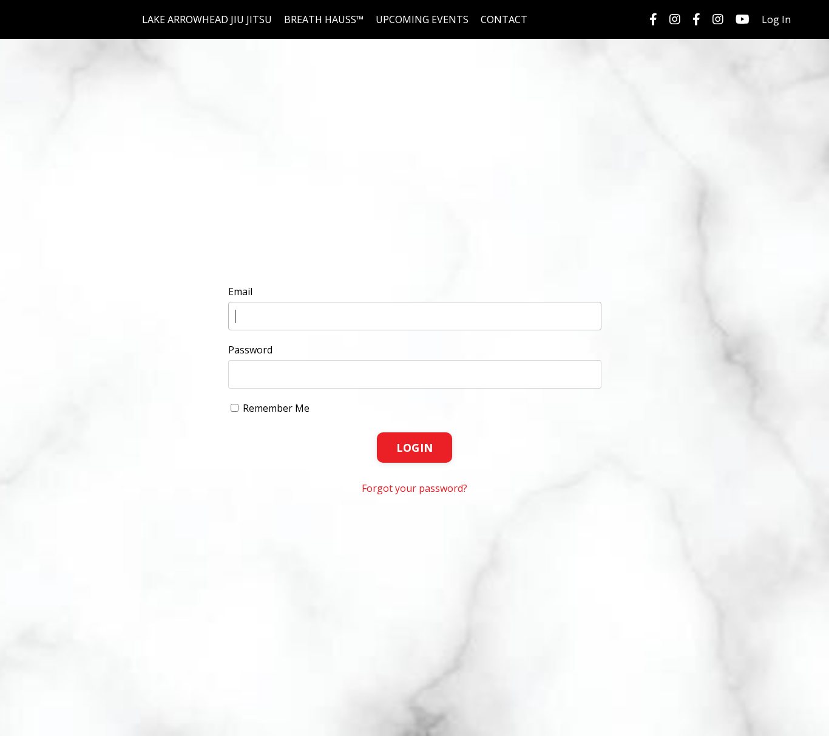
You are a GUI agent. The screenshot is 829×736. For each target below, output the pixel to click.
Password (250, 349)
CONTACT (504, 19)
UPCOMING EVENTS (422, 19)
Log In (776, 19)
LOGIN (414, 447)
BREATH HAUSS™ (324, 19)
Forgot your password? (414, 488)
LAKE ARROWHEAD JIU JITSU (207, 19)
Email (240, 291)
